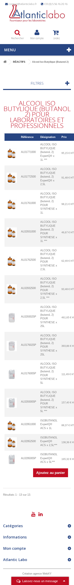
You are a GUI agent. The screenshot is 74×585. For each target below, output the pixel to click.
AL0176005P (28, 373)
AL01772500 (28, 176)
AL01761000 (28, 203)
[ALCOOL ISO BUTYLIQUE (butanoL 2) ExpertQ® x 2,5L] (12, 177)
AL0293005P (28, 401)
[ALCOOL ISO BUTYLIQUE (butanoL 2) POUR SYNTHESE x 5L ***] (12, 402)
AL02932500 (28, 288)
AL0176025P (28, 344)
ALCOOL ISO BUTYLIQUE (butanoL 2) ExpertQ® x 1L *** (48, 152)
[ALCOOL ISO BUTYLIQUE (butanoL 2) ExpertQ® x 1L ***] (12, 153)
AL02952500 (28, 441)
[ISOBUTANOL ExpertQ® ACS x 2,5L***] (12, 442)
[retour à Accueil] (5, 62)
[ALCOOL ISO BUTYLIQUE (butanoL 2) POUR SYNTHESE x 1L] (12, 204)
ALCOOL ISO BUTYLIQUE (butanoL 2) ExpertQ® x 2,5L (48, 176)
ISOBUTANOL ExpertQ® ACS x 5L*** (48, 458)
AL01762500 (28, 259)
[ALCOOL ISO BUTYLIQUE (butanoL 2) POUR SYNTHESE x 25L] (12, 317)
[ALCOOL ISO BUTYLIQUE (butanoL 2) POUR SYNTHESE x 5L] (12, 374)
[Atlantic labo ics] (37, 13)
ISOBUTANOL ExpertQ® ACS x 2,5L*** (48, 441)
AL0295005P (28, 458)
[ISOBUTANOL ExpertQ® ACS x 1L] (12, 425)
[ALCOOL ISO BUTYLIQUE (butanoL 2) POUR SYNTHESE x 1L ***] (12, 232)
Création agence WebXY (37, 573)
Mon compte (14, 548)
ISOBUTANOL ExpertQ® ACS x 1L (48, 424)
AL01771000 (28, 152)
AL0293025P (28, 316)
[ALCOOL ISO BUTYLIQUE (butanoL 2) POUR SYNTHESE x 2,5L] (12, 260)
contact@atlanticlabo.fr (22, 4)
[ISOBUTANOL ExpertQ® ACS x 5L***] (12, 459)
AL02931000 (28, 231)
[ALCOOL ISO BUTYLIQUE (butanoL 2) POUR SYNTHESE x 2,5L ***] (12, 289)
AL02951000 (28, 424)
